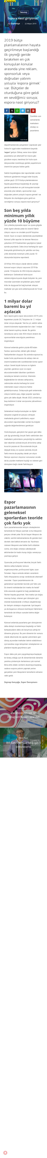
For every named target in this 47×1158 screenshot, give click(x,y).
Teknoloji (23, 12)
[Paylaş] (6, 110)
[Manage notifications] (5, 1153)
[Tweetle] (12, 110)
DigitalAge (15, 23)
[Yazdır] (27, 110)
